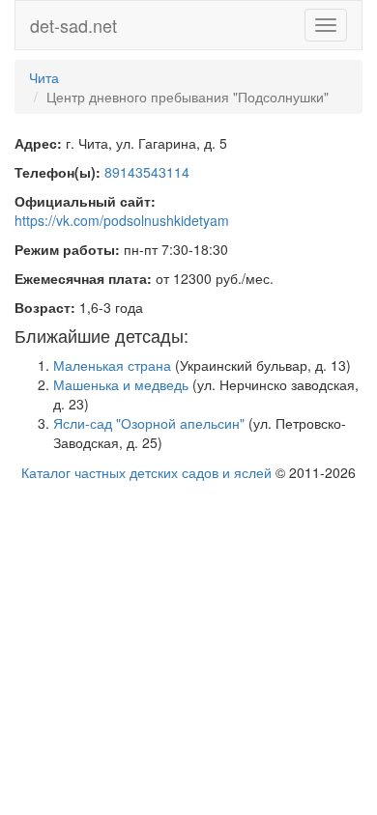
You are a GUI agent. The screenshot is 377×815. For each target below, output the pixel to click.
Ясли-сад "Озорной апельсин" (149, 423)
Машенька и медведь (120, 384)
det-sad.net (73, 25)
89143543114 (146, 172)
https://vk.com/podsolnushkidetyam (121, 220)
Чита (44, 77)
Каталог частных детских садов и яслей (146, 472)
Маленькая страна (112, 365)
